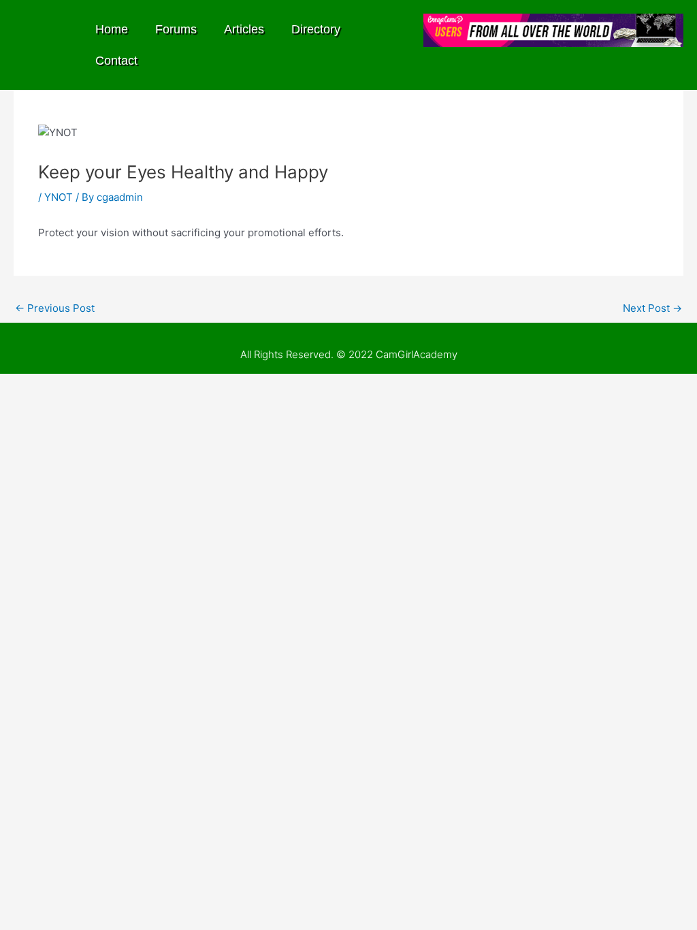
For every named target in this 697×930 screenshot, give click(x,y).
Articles (244, 29)
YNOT (58, 197)
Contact (116, 60)
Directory (315, 29)
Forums (176, 29)
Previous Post (55, 308)
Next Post (652, 308)
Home (111, 29)
